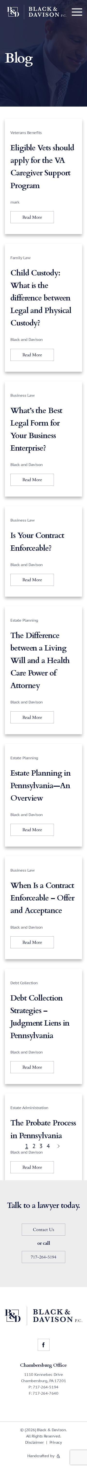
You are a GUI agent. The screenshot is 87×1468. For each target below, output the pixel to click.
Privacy (56, 1442)
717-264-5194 (43, 1257)
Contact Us (43, 1230)
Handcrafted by (41, 1455)
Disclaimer (34, 1442)
